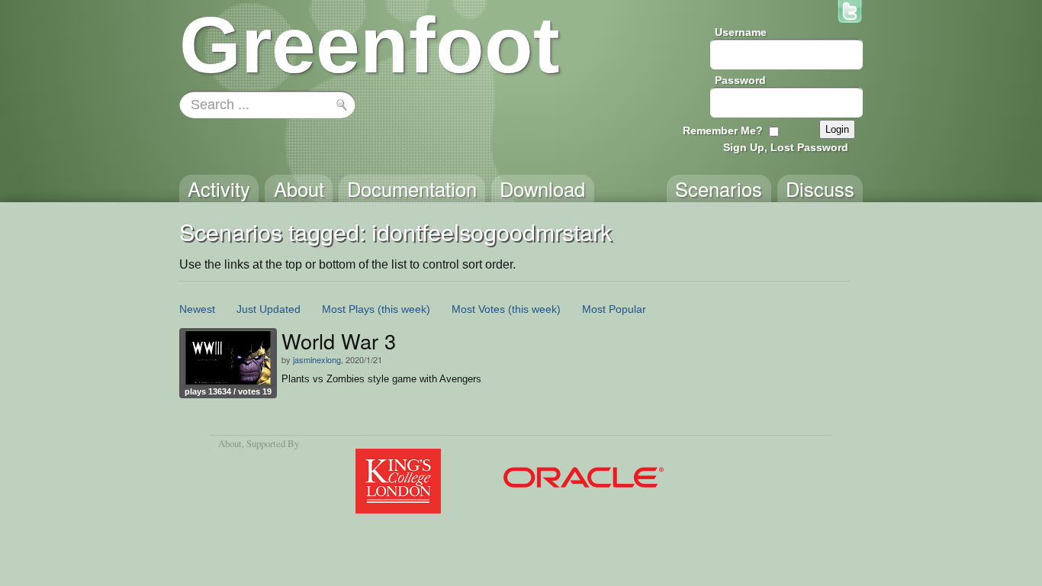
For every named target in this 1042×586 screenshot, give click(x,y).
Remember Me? (723, 130)
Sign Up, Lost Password (785, 147)
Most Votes (478, 309)
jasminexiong (317, 359)
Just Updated (268, 309)
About (230, 443)
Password (740, 80)
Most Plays (348, 309)
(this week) (404, 309)
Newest (197, 309)
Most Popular (614, 309)
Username (741, 32)
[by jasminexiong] (228, 357)
